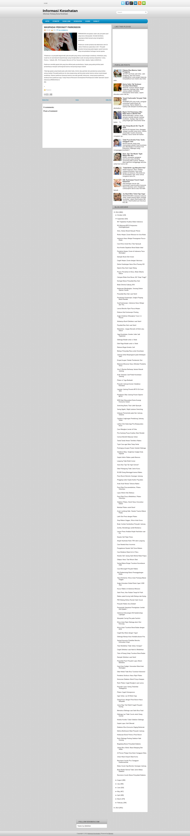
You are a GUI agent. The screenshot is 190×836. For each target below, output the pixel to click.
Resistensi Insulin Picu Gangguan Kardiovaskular (128, 761)
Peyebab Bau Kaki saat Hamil (126, 325)
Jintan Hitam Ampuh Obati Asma (127, 757)
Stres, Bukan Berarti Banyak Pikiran (128, 231)
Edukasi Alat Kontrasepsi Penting (127, 312)
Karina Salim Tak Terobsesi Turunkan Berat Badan (132, 85)
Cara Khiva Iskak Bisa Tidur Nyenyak (129, 244)
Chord (87, 21)
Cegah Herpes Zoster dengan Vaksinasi (129, 260)
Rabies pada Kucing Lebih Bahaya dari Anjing (131, 596)
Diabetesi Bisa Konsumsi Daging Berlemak (130, 727)
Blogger (111, 833)
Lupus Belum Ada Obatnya (125, 493)
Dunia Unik (66, 21)
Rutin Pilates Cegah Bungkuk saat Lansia (130, 683)
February (120, 802)
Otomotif (56, 21)
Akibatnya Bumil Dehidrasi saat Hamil (129, 321)
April (118, 795)
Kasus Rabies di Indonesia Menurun (128, 589)
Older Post (108, 99)
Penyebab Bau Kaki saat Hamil (127, 294)
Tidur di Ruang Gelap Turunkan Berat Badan (131, 653)
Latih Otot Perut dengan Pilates (127, 516)
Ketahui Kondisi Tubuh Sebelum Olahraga (130, 719)
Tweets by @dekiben (84, 826)
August (119, 780)
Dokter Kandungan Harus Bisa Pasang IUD (130, 264)
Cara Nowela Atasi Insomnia (126, 544)
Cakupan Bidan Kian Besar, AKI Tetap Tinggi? (131, 277)
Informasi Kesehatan (60, 11)
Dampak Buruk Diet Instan (125, 257)
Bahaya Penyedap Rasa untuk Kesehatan (130, 351)
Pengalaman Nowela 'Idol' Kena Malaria (129, 548)
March (119, 799)
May (118, 791)
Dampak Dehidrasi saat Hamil (126, 657)
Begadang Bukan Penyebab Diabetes (129, 744)
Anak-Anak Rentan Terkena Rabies (128, 483)
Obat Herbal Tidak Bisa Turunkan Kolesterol (131, 671)
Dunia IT (96, 21)
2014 (117, 212)
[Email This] (45, 94)
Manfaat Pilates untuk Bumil (126, 507)
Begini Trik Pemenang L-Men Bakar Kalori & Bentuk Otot (132, 112)
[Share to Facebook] (51, 94)
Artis (47, 21)
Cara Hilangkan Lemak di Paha (127, 429)
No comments (63, 30)
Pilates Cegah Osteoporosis (126, 692)
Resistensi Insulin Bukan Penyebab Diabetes (131, 775)
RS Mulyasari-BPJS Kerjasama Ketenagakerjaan (127, 226)
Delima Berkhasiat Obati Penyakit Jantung (130, 731)
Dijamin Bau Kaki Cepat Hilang (127, 268)
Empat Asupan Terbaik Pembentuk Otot (129, 360)
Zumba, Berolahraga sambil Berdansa (129, 528)
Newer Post (45, 99)
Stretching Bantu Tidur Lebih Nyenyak (129, 405)
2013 (117, 808)
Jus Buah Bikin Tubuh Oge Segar (134, 194)
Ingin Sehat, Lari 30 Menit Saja (127, 696)
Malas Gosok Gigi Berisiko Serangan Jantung (131, 766)
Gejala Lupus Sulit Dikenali (125, 723)
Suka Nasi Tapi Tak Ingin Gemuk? (128, 465)
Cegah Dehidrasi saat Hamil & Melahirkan (130, 649)
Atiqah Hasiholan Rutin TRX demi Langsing (131, 541)
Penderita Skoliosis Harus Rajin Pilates (129, 675)
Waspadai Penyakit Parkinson (62, 27)
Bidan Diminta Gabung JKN (126, 285)
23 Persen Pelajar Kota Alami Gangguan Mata (131, 753)
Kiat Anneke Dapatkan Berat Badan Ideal (130, 247)
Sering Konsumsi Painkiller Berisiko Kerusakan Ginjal (128, 641)
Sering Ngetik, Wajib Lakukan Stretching (130, 409)
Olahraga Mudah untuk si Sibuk (127, 340)
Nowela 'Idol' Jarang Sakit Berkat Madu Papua (131, 556)
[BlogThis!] (47, 94)
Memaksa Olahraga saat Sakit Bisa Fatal (130, 710)
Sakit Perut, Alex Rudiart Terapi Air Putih (130, 592)
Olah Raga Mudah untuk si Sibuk (127, 343)
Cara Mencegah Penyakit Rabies (127, 569)
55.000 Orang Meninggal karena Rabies (129, 472)
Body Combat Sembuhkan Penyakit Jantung (131, 524)
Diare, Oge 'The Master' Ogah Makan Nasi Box (132, 154)
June (118, 787)
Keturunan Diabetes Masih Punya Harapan (130, 679)
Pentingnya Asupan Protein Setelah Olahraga (131, 448)
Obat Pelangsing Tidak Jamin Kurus (128, 468)
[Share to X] (49, 94)
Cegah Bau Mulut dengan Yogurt (127, 633)
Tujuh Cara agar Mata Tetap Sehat (128, 444)
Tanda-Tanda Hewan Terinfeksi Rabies (129, 440)
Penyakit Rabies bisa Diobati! (126, 604)
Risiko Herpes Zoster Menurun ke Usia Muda (131, 234)
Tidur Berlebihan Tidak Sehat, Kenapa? (129, 646)
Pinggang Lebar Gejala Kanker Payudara (130, 480)
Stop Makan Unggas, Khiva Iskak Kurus (130, 520)
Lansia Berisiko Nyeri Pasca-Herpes (128, 308)
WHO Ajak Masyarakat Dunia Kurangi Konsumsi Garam (129, 401)
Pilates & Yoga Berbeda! (125, 380)
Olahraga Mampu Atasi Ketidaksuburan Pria (131, 636)
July (118, 784)
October (119, 215)
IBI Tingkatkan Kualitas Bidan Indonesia (130, 222)
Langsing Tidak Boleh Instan (126, 461)
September (120, 219)
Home (46, 3)
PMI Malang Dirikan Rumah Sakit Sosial (130, 600)
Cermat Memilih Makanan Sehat (127, 437)
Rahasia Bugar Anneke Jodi (126, 347)
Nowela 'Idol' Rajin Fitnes (125, 537)
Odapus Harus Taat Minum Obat (127, 559)
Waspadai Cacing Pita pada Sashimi (128, 618)
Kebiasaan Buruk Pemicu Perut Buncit (129, 735)
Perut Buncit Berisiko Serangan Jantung (130, 476)
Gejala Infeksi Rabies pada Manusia (128, 457)
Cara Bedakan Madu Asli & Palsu (127, 552)
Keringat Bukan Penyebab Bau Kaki (128, 281)
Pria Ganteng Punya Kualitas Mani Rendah (130, 433)
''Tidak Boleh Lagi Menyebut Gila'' (134, 168)
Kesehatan (78, 21)
